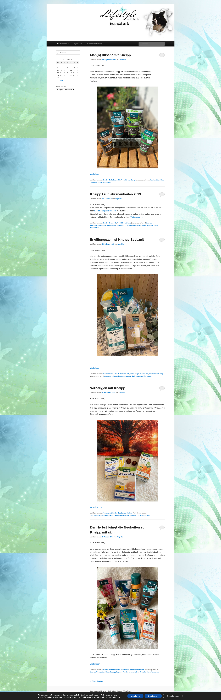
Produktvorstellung (128, 180)
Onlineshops (134, 374)
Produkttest (144, 374)
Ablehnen (135, 696)
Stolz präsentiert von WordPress (119, 691)
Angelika (123, 59)
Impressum (78, 43)
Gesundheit (107, 374)
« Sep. (61, 80)
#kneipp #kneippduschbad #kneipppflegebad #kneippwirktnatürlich (114, 672)
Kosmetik (112, 223)
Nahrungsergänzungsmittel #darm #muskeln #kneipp (109, 515)
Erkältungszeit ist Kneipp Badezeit (117, 239)
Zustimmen (153, 696)
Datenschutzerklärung (94, 43)
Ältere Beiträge (96, 681)
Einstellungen (50, 697)
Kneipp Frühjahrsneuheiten (105, 210)
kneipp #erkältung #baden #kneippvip (117, 376)
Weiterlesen (96, 174)
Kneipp (105, 180)
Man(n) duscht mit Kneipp (110, 54)
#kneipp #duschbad (157, 180)
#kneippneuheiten (133, 225)
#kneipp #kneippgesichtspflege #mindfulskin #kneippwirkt (121, 224)
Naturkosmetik (114, 180)
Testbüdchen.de (63, 43)
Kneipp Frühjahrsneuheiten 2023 (115, 194)
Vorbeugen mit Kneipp (107, 388)
